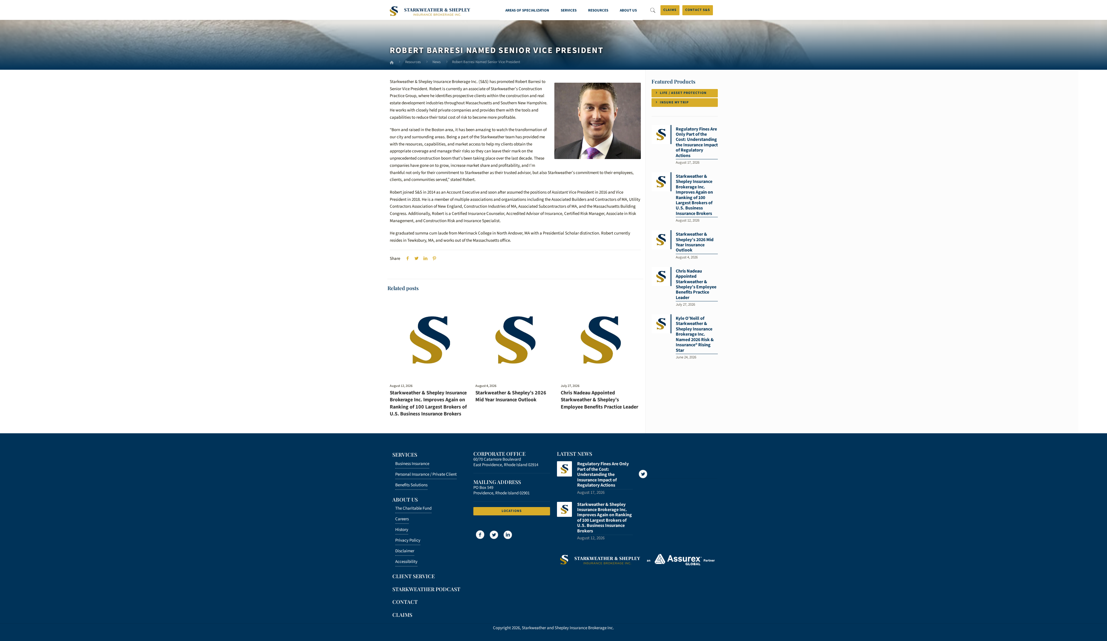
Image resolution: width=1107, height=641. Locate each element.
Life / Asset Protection (682, 92)
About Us (405, 499)
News (436, 62)
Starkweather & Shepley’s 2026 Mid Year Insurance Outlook (510, 396)
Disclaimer (404, 551)
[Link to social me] (643, 474)
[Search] (653, 10)
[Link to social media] (479, 535)
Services (404, 454)
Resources (413, 62)
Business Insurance (412, 464)
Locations (512, 510)
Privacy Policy (407, 540)
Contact (405, 601)
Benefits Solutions (411, 485)
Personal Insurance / (426, 474)
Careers (402, 519)
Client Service (413, 576)
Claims (670, 9)
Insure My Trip (673, 102)
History (401, 530)
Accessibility (406, 562)
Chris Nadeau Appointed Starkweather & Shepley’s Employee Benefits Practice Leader (599, 400)
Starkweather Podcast (426, 589)
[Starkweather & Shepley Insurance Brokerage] (430, 11)
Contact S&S (697, 9)
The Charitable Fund (413, 508)
